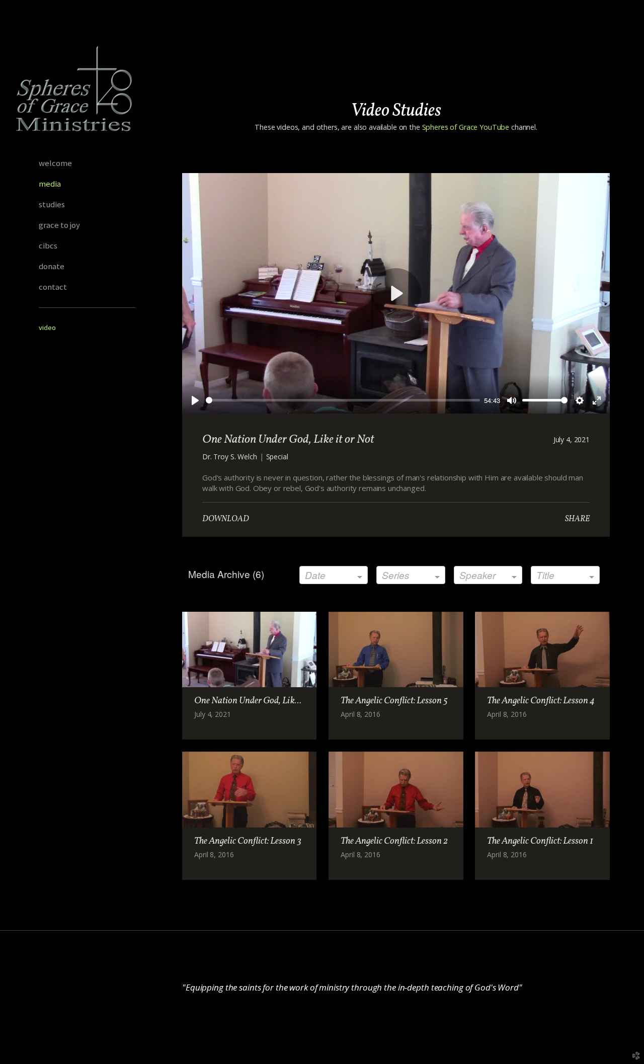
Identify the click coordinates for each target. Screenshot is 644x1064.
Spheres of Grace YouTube (464, 127)
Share (577, 519)
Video (47, 327)
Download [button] (225, 519)
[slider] (343, 400)
